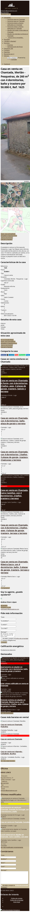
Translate (14, 59)
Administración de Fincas (15, 47)
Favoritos (7, 52)
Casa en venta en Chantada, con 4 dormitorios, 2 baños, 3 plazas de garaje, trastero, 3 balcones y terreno (14, 455)
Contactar (3, 642)
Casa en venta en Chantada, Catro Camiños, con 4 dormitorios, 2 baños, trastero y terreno (14, 494)
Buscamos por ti (6, 14)
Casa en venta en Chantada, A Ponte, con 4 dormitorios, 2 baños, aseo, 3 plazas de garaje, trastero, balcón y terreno (14, 386)
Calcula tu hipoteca (6, 239)
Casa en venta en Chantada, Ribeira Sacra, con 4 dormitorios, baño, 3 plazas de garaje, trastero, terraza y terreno (15, 567)
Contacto (7, 50)
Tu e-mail (4, 628)
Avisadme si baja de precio (9, 236)
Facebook (4, 355)
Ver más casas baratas (8, 761)
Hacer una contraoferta (8, 234)
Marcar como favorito (6, 237)
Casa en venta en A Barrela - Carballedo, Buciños (12, 753)
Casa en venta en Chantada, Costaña (15, 822)
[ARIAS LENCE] (11, 9)
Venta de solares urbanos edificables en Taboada (15, 27)
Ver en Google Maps (7, 340)
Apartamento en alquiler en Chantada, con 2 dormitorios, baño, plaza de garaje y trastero (14, 669)
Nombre (4, 859)
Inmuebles (7, 17)
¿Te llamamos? (5, 588)
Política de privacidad (21, 638)
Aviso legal (16, 902)
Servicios (7, 43)
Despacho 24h (8, 48)
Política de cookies (16, 898)
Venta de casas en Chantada (16, 19)
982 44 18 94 (4, 13)
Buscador (7, 39)
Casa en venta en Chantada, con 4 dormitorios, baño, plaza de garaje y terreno (14, 421)
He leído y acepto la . (15, 638)
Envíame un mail (6, 607)
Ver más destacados (7, 713)
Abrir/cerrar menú (6, 1)
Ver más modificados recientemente (12, 847)
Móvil (3, 863)
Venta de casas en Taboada (15, 21)
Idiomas (7, 56)
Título (2, 617)
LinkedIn (11, 355)
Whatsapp (22, 355)
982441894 (4, 606)
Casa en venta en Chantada (11, 739)
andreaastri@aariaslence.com (10, 609)
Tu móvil (4, 624)
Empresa (10, 45)
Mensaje (4, 632)
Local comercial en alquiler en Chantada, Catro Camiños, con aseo (14, 836)
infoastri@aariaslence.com (9, 11)
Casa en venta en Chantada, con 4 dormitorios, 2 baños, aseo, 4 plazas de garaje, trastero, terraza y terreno (14, 529)
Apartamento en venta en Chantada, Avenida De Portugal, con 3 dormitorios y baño (15, 809)
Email (16, 355)
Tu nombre (5, 621)
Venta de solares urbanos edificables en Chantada (15, 24)
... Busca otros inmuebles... (15, 38)
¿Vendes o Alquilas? (10, 41)
